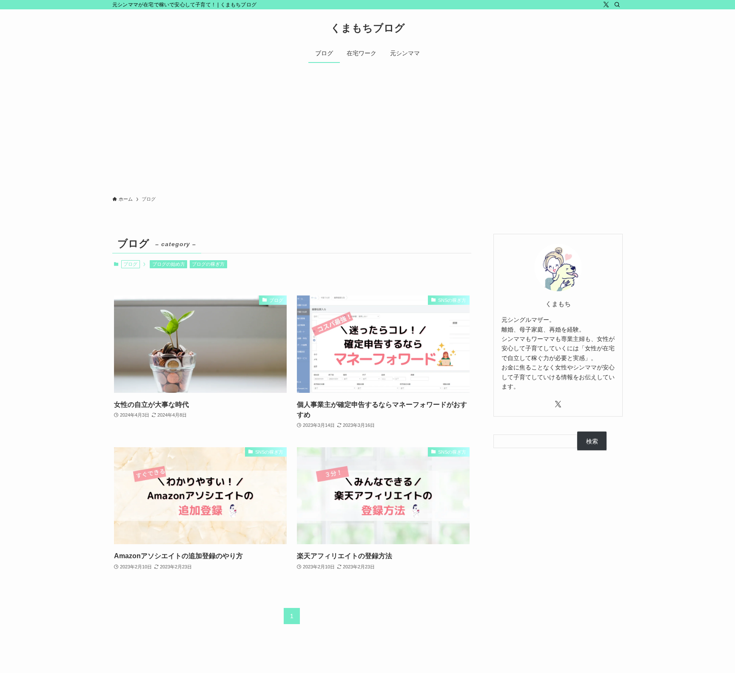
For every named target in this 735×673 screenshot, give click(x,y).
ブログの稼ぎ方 (208, 264)
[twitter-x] (606, 4)
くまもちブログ (367, 28)
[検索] (617, 4)
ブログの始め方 (168, 264)
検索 (592, 441)
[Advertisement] (367, 126)
